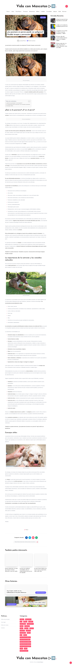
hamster (31, 628)
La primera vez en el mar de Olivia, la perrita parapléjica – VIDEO (61, 32)
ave (21, 621)
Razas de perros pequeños (25, 646)
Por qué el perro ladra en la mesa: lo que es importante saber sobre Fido (40, 570)
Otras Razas (18, 11)
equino (21, 626)
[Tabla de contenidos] (29, 101)
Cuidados (43, 11)
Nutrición (64, 11)
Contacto (3, 627)
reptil (21, 648)
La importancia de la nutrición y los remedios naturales (18, 104)
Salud (59, 11)
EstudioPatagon (40, 662)
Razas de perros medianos (25, 641)
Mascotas (22, 630)
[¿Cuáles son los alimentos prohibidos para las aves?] (53, 26)
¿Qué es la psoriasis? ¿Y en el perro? (14, 103)
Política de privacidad (5, 619)
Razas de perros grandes (25, 639)
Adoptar (55, 11)
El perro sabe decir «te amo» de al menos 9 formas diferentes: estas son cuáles (11, 570)
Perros (8, 11)
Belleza (37, 11)
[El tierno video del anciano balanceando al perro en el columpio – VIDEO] (53, 38)
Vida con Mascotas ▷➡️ (35, 6)
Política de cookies (4, 625)
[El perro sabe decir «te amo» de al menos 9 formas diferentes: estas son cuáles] (53, 45)
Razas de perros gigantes (25, 637)
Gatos (13, 11)
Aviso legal (3, 622)
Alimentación (32, 11)
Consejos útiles (10, 105)
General (26, 628)
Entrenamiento (30, 623)
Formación (25, 11)
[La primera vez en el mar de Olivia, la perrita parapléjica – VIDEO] (53, 32)
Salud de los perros (24, 650)
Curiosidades (49, 11)
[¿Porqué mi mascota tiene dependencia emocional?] (53, 20)
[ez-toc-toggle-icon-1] (28, 101)
